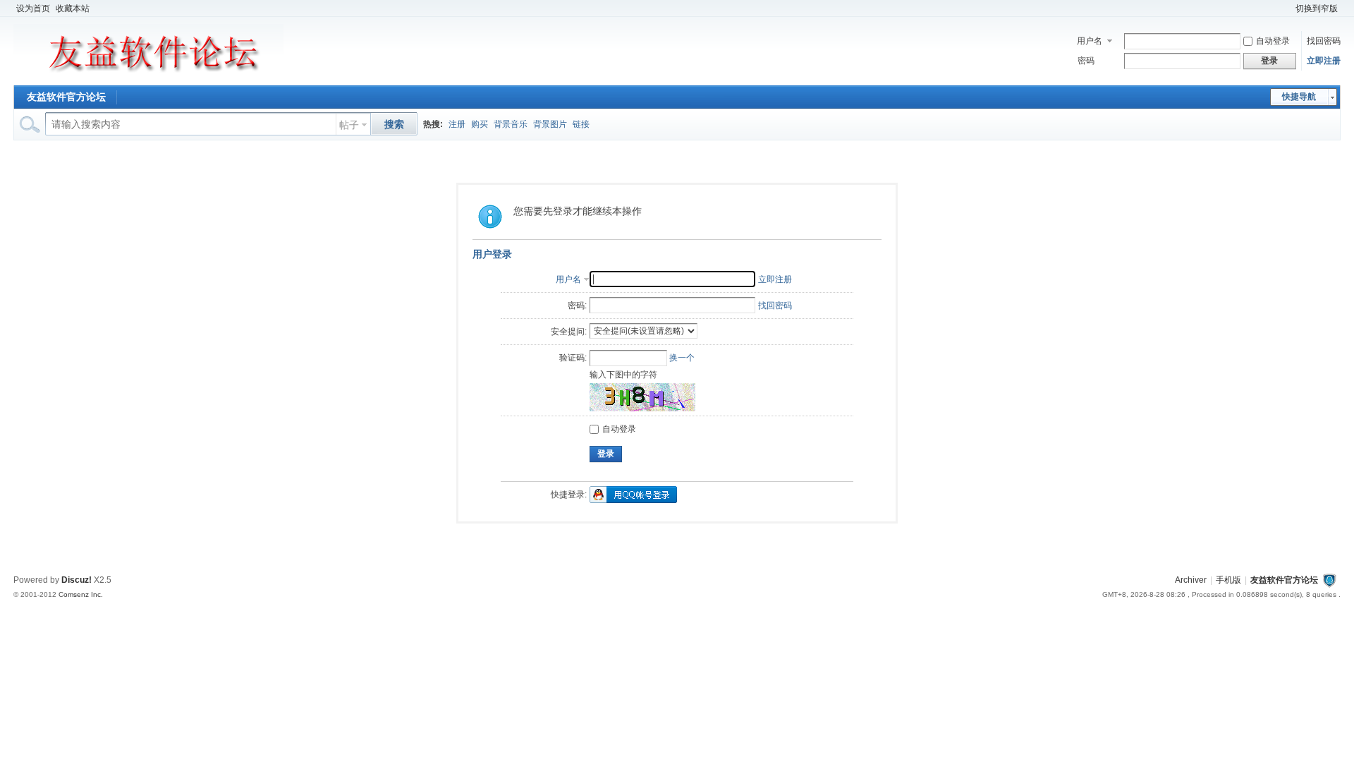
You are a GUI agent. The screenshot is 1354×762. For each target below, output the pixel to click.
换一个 (682, 358)
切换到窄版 (1316, 8)
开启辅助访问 (1286, 8)
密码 (1086, 61)
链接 (581, 124)
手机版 (1228, 580)
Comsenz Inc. (81, 594)
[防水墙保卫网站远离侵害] (1329, 580)
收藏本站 (73, 8)
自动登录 (1273, 41)
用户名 (1089, 41)
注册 (457, 124)
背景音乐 (510, 124)
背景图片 (550, 124)
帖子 (349, 125)
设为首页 (33, 8)
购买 (479, 124)
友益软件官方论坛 (66, 96)
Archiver (1191, 580)
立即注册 (1324, 61)
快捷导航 (1299, 97)
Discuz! (76, 580)
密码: (577, 305)
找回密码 (1324, 41)
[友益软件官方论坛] (148, 77)
